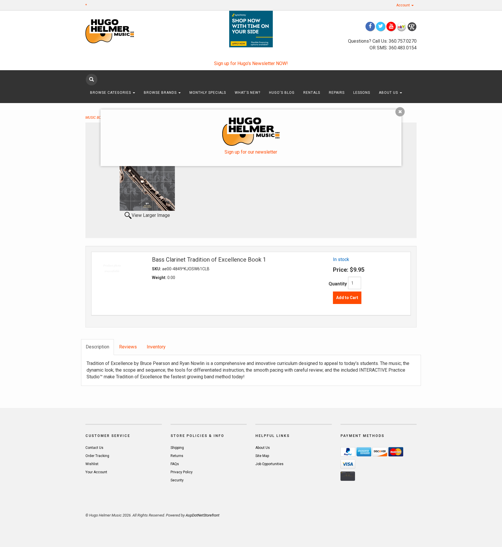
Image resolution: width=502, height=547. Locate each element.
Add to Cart (347, 297)
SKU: (157, 269)
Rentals (311, 93)
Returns (177, 456)
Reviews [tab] (128, 347)
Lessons (361, 93)
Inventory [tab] (156, 347)
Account (403, 5)
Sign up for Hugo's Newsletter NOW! (251, 63)
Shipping (177, 448)
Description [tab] (97, 347)
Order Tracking (97, 456)
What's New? (247, 93)
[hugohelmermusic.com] (123, 31)
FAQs (175, 464)
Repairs (337, 93)
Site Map (262, 456)
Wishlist (91, 464)
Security (177, 480)
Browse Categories (111, 93)
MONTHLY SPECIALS (207, 93)
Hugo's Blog (282, 93)
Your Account (96, 472)
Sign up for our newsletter (251, 152)
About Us (389, 93)
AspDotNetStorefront (202, 515)
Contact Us (94, 448)
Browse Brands (161, 93)
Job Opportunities (269, 464)
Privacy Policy (182, 472)
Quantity (338, 284)
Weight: (159, 277)
